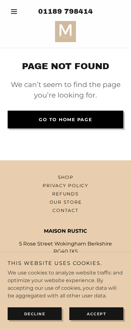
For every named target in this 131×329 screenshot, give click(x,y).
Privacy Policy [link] (65, 185)
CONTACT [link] (65, 210)
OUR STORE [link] (66, 202)
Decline (34, 313)
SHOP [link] (65, 177)
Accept (96, 313)
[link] (65, 31)
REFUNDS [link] (65, 194)
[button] (16, 11)
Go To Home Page (65, 119)
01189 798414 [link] (65, 11)
